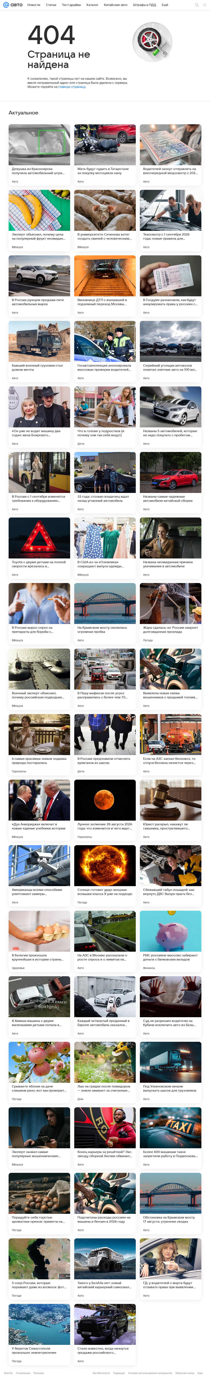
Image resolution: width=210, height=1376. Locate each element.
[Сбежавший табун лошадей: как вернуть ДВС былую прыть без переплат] (170, 876)
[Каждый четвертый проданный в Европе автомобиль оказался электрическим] (105, 1007)
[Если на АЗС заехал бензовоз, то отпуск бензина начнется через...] (170, 745)
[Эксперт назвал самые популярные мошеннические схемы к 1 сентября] (39, 1138)
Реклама (38, 1373)
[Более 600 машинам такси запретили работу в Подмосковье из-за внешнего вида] (170, 1138)
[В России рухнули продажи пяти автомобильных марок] (39, 286)
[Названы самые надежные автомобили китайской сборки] (170, 482)
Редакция (119, 1373)
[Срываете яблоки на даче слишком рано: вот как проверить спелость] (39, 1072)
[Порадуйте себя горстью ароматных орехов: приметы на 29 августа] (39, 1203)
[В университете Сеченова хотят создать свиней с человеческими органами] (105, 220)
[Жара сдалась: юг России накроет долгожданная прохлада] (170, 613)
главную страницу (71, 87)
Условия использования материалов (150, 1373)
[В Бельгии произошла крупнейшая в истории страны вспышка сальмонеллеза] (39, 941)
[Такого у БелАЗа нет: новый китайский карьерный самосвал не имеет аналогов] (105, 1269)
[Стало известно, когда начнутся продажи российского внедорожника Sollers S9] (105, 1334)
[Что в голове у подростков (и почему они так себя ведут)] (105, 417)
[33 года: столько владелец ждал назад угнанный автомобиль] (105, 482)
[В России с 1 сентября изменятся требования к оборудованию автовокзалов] (39, 482)
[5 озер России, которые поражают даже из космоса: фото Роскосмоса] (39, 1269)
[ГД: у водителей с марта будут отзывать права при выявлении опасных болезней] (170, 1269)
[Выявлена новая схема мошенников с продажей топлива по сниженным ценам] (170, 679)
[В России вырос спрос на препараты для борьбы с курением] (39, 613)
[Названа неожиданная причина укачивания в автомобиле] (170, 548)
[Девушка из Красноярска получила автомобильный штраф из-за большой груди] (39, 155)
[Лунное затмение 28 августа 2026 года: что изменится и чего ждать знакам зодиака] (105, 810)
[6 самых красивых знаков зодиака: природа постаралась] (39, 745)
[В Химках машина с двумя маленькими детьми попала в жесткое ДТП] (39, 1007)
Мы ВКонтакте (101, 1373)
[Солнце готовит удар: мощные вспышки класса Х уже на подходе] (105, 876)
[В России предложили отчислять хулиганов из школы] (105, 745)
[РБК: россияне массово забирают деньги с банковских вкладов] (170, 941)
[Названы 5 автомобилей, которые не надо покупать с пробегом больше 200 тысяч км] (170, 417)
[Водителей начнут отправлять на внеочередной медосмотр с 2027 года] (170, 155)
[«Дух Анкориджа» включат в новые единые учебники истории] (39, 810)
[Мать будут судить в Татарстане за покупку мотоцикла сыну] (105, 155)
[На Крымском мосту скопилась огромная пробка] (105, 613)
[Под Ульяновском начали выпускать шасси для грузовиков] (170, 1072)
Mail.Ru (8, 1373)
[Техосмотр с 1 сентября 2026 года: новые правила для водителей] (170, 220)
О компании (23, 1373)
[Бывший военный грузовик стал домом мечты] (39, 351)
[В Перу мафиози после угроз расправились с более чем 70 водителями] (105, 679)
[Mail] (6, 5)
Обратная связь (184, 1373)
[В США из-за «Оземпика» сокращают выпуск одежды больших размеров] (105, 548)
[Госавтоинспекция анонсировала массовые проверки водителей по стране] (105, 351)
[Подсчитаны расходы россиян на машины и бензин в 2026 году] (105, 1203)
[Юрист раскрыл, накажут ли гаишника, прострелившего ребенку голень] (170, 810)
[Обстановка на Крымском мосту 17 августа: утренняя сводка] (170, 1203)
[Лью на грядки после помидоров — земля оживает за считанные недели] (105, 1072)
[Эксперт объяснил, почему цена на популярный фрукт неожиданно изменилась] (39, 220)
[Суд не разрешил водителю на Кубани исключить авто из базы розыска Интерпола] (170, 1007)
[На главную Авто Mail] (16, 5)
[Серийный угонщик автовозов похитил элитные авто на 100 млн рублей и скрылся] (170, 351)
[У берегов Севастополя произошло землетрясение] (39, 1334)
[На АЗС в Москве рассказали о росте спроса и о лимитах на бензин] (105, 941)
